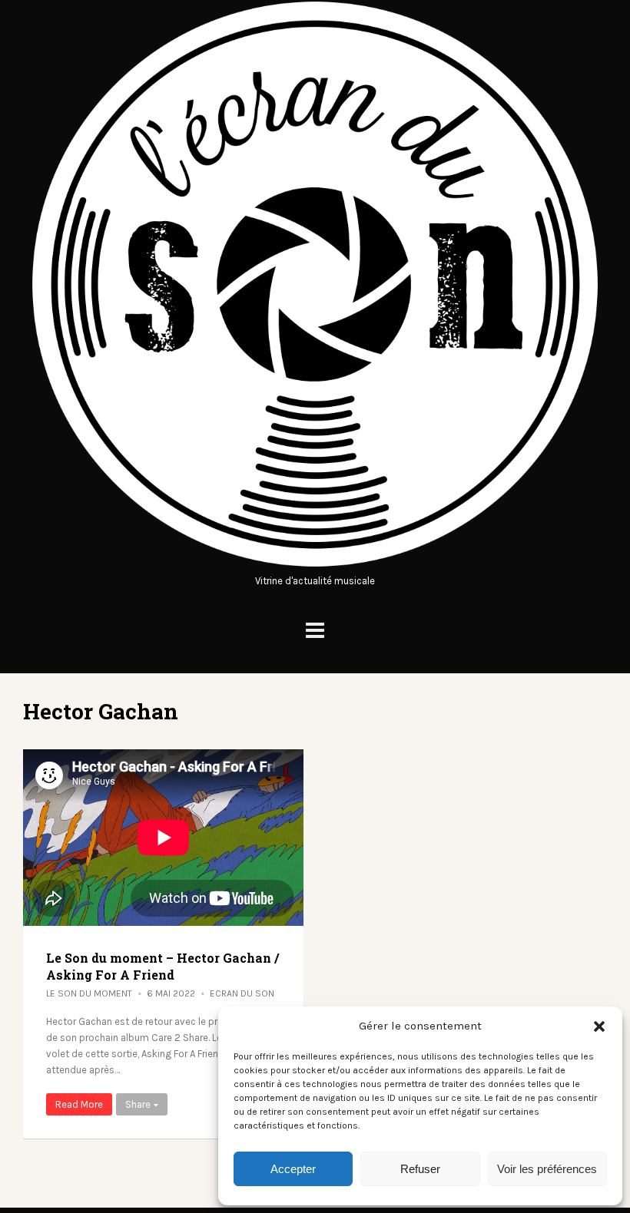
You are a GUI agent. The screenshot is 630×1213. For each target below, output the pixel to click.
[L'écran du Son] (315, 564)
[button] (599, 1026)
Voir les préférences (547, 1168)
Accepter (293, 1168)
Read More (79, 1104)
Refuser (420, 1168)
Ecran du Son (242, 993)
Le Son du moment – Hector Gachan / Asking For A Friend (162, 966)
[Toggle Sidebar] (315, 630)
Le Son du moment (89, 993)
